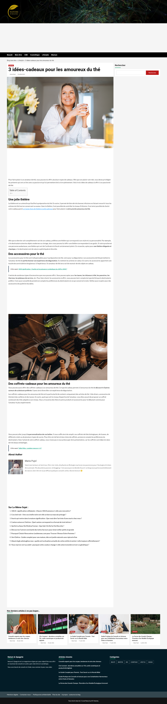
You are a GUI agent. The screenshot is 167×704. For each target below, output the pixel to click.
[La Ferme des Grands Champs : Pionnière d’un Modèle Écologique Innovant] (145, 624)
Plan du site (56, 694)
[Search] (159, 55)
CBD (26, 55)
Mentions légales (12, 694)
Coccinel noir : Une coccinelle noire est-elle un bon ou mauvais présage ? (38, 514)
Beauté (9, 55)
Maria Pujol (13, 74)
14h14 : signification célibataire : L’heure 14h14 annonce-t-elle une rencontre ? (41, 511)
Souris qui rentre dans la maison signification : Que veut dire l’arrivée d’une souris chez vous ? (46, 518)
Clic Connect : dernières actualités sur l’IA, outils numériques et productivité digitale (51, 638)
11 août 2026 (113, 643)
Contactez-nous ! (25, 694)
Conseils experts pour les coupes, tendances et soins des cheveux (80, 661)
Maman (54, 55)
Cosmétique (35, 55)
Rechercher (120, 65)
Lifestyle (45, 55)
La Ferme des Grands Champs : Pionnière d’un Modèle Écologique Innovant (143, 638)
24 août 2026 (51, 643)
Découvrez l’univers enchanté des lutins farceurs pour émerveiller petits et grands (42, 530)
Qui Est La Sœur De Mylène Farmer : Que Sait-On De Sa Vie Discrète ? (37, 526)
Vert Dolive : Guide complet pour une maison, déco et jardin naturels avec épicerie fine (44, 537)
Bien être (18, 55)
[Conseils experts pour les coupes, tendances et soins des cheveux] (21, 624)
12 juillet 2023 (21, 74)
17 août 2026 (82, 641)
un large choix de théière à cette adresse (38, 209)
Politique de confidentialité (42, 694)
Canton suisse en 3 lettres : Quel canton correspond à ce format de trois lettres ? (41, 522)
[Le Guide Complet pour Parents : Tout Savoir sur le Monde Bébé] (83, 624)
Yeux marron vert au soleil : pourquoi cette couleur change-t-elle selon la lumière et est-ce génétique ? (50, 545)
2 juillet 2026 (144, 643)
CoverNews (85, 701)
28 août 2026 (20, 641)
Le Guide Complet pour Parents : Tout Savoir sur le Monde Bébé (79, 672)
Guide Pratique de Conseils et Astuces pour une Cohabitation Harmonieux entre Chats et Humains (114, 638)
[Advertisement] (83, 37)
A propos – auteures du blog (71, 694)
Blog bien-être (11, 60)
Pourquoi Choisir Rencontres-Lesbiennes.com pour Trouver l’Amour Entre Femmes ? (43, 533)
